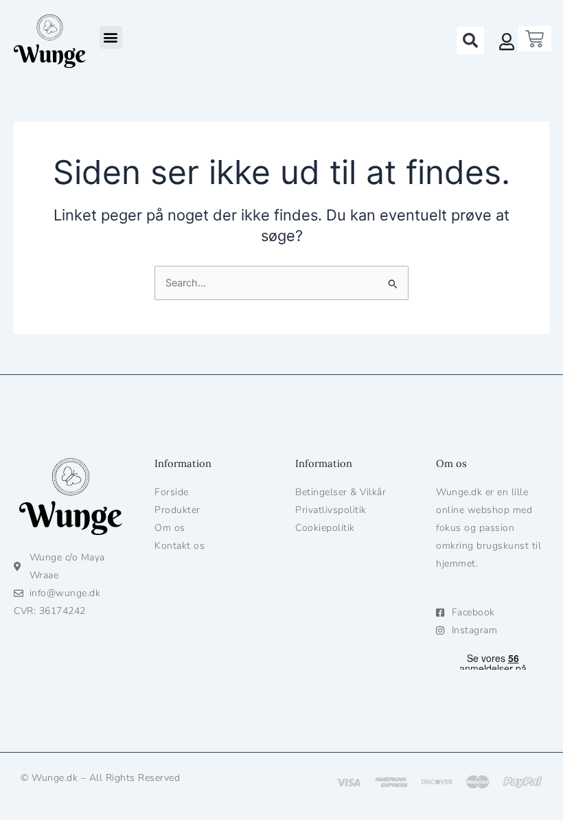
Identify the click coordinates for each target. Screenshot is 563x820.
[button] (111, 37)
